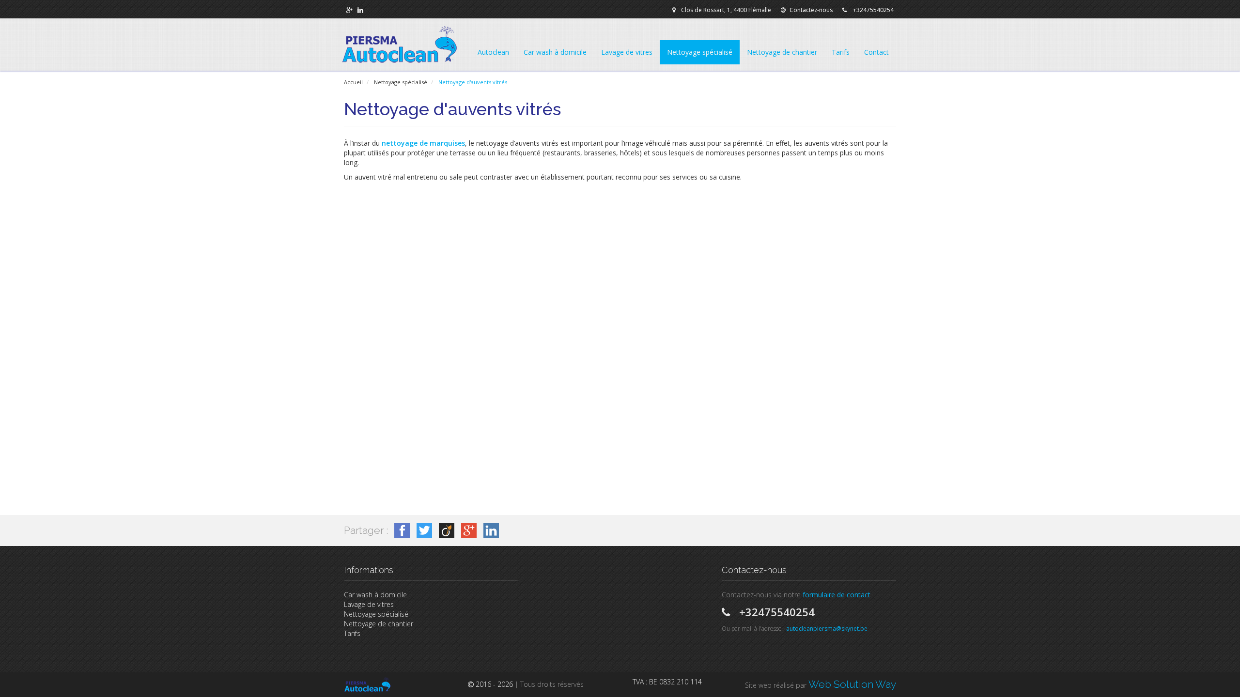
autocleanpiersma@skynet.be (827, 628)
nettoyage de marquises (423, 143)
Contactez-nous (811, 10)
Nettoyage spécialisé (376, 614)
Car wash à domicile (375, 594)
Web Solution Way (852, 684)
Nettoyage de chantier (378, 623)
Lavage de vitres (369, 604)
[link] (349, 10)
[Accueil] (400, 44)
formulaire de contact (836, 594)
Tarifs (352, 633)
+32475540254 (873, 10)
